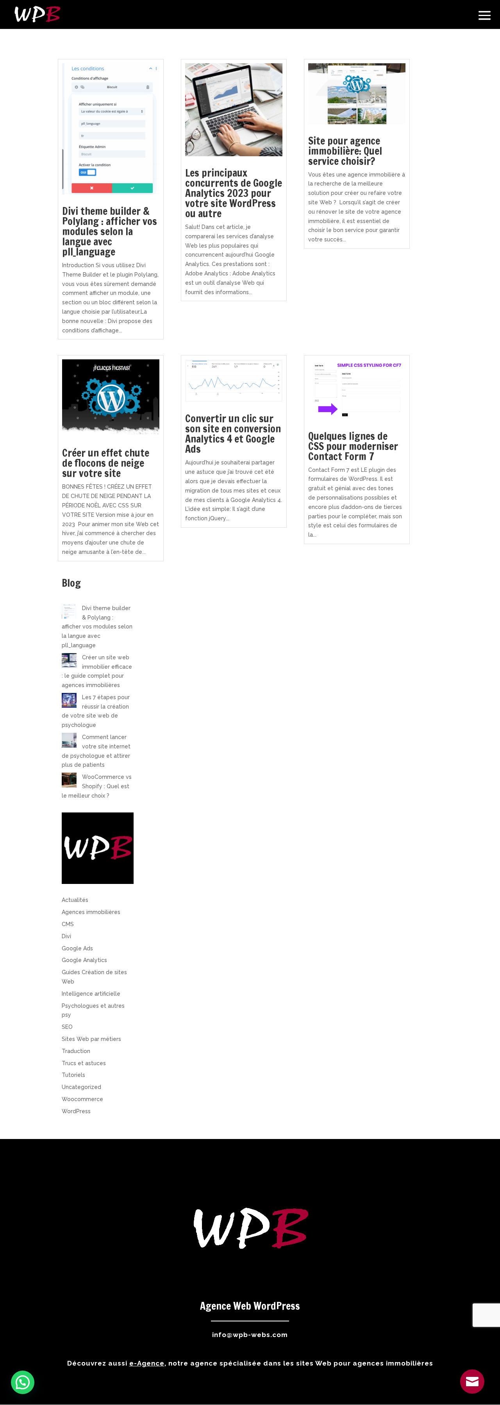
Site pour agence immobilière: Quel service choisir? (345, 151)
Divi (66, 936)
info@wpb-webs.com (250, 1335)
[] (472, 1392)
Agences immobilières (91, 912)
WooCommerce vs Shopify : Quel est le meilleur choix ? (97, 786)
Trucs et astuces (84, 1063)
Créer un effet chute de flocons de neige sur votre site (105, 463)
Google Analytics (84, 960)
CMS (68, 924)
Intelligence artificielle (91, 994)
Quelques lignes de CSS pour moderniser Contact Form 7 (353, 446)
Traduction (76, 1051)
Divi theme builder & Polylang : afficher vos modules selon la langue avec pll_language (109, 231)
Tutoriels (73, 1075)
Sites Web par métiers (91, 1039)
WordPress (76, 1111)
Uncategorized (81, 1087)
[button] (22, 1382)
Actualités (75, 900)
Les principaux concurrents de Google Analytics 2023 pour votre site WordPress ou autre (233, 193)
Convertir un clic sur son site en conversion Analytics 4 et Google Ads (233, 433)
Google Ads (77, 948)
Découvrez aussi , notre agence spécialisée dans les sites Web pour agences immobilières (250, 1363)
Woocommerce (82, 1099)
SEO (67, 1027)
